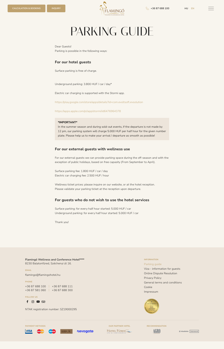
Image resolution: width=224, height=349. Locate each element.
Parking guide (153, 264)
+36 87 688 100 (35, 286)
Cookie (148, 287)
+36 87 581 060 (35, 290)
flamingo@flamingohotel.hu (42, 275)
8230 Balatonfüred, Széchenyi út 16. (48, 263)
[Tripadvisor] (43, 301)
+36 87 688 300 (62, 290)
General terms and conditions (163, 282)
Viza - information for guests (162, 269)
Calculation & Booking (26, 8)
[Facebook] (27, 301)
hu (186, 8)
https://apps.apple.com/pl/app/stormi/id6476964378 (88, 111)
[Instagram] (32, 301)
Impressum (151, 292)
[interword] (188, 331)
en (192, 8)
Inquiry (56, 8)
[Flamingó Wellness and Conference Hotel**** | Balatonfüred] (112, 8)
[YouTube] (38, 301)
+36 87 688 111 (62, 286)
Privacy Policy (152, 278)
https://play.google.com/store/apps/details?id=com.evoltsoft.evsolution (99, 102)
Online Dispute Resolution (160, 273)
